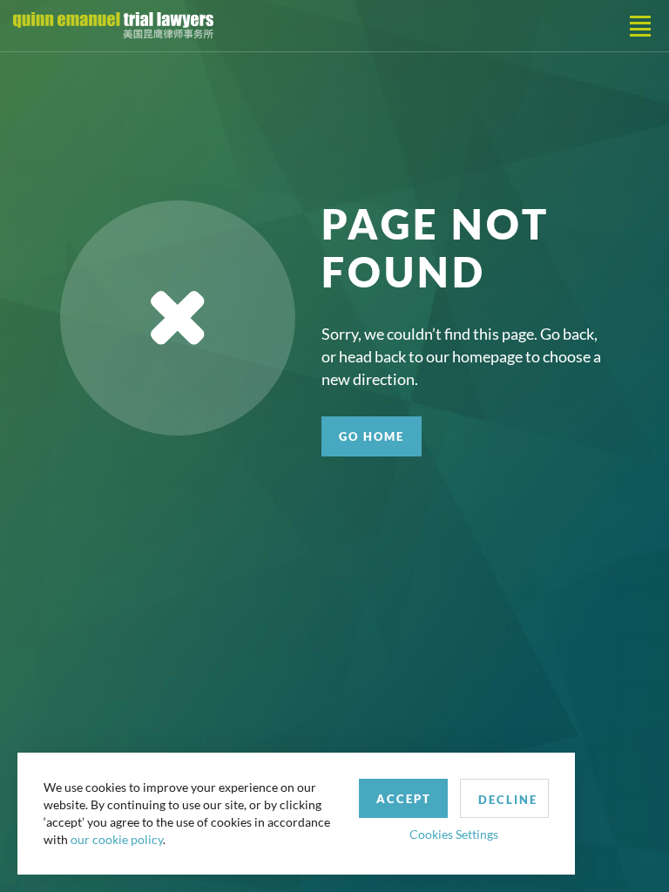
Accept (403, 799)
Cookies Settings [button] (453, 834)
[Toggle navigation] (640, 26)
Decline (507, 800)
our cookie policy (117, 839)
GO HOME (371, 436)
